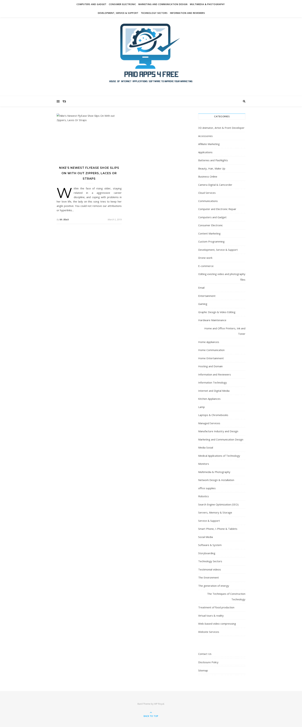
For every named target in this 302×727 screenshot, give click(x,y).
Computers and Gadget (91, 4)
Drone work (205, 257)
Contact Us (204, 654)
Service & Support (209, 520)
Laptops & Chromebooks (213, 415)
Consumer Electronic (122, 4)
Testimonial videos (209, 569)
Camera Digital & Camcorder (215, 184)
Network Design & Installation (216, 480)
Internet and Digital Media (213, 390)
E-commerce (206, 266)
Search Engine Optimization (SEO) (218, 504)
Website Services (208, 632)
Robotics (203, 496)
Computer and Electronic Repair (217, 209)
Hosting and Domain (210, 366)
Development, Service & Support (118, 13)
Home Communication (211, 350)
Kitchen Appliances (209, 398)
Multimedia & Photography (207, 4)
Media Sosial (205, 447)
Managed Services (209, 423)
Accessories (205, 136)
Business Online (207, 176)
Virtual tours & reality (211, 615)
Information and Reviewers (187, 13)
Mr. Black (64, 219)
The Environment (208, 577)
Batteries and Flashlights (213, 160)
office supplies (207, 488)
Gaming (202, 304)
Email (201, 287)
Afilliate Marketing (209, 144)
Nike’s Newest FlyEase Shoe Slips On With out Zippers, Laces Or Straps (89, 173)
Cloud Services (207, 192)
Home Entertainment (211, 358)
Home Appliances (208, 342)
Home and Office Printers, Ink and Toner (224, 331)
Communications (208, 201)
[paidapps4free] (151, 56)
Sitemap (203, 670)
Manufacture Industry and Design (218, 431)
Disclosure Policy (208, 662)
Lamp (201, 407)
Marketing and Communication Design (163, 4)
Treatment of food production (216, 607)
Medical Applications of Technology (219, 455)
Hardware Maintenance (212, 320)
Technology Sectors (154, 13)
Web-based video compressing (217, 623)
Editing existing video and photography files (221, 276)
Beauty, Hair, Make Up (211, 168)
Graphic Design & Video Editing (216, 312)
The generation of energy (213, 585)
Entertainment (206, 296)
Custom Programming (211, 241)
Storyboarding (206, 553)
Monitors (203, 463)
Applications (205, 152)
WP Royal (159, 703)
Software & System (210, 545)
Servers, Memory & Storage (215, 512)
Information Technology (212, 382)
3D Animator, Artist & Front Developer (221, 127)
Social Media (205, 537)
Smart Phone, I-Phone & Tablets (217, 528)
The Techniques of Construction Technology (226, 596)
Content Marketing (209, 233)
